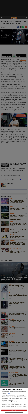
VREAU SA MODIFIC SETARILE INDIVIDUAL (14, 412)
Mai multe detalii (8, 393)
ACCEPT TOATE (14, 410)
